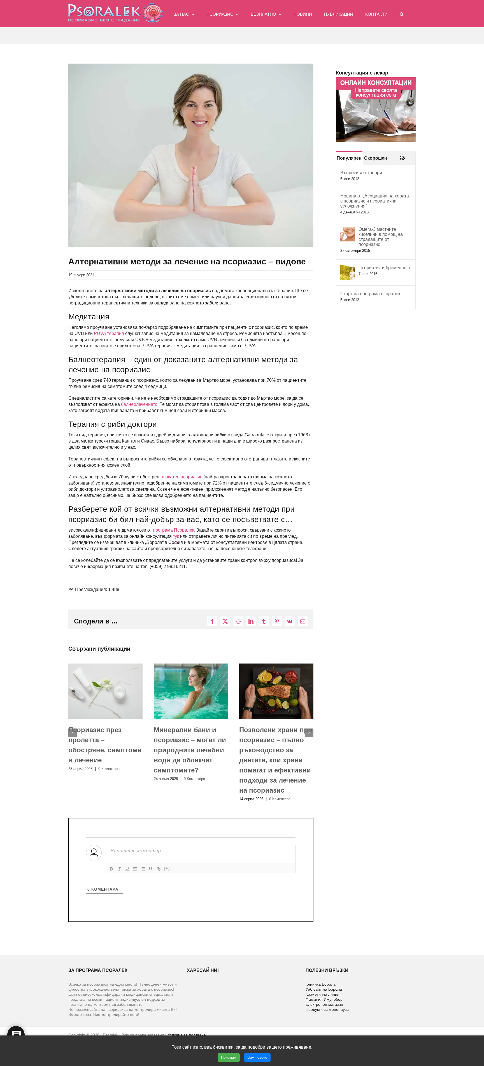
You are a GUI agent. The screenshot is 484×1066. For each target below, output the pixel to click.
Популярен (349, 158)
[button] (402, 13)
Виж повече (257, 1057)
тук (176, 536)
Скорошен (375, 158)
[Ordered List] (135, 868)
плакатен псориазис (181, 476)
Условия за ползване (186, 1035)
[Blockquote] (151, 868)
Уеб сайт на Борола (324, 989)
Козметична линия (322, 994)
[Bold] (111, 868)
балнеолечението (139, 404)
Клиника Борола (321, 984)
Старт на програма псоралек (370, 293)
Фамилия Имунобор (324, 999)
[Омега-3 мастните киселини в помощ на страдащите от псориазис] (347, 229)
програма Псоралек (173, 530)
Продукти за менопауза (327, 1009)
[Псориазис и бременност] (347, 268)
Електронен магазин (324, 1004)
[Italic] (119, 868)
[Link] (158, 868)
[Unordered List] (143, 868)
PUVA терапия (109, 333)
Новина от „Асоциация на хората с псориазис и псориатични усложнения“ (374, 201)
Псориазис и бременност (385, 267)
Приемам (228, 1057)
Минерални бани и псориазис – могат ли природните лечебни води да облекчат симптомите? (104, 750)
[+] (167, 868)
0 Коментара (109, 779)
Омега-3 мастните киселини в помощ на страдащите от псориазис (381, 237)
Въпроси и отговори (361, 172)
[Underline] (127, 868)
